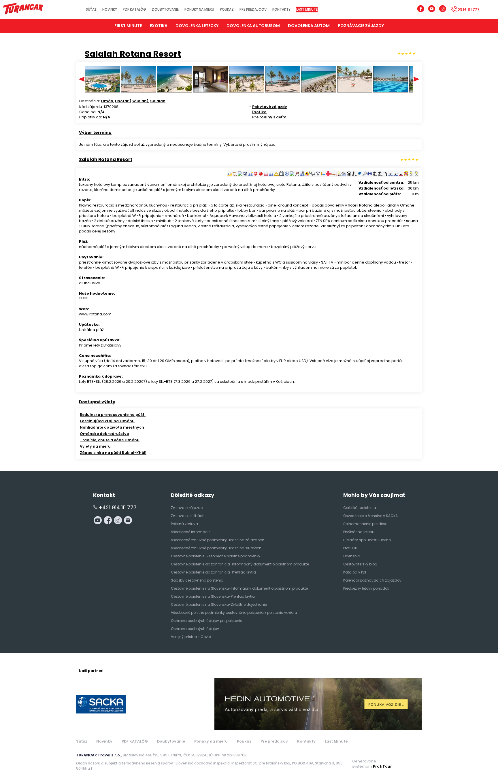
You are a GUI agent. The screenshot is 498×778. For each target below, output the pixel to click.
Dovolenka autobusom (253, 26)
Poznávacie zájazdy (361, 26)
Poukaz (227, 9)
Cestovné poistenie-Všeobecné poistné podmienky (215, 556)
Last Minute (307, 9)
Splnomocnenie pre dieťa (365, 523)
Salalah (157, 101)
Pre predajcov (253, 9)
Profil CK (350, 548)
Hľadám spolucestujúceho (367, 539)
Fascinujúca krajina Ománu (107, 421)
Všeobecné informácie (190, 531)
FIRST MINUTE (128, 26)
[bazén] (390, 91)
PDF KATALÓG (134, 9)
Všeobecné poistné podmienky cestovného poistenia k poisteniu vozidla (234, 612)
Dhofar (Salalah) (131, 101)
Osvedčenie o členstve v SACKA (370, 515)
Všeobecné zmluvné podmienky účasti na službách (216, 548)
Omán (107, 101)
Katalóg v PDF (355, 572)
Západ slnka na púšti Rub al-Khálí (113, 452)
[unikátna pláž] (138, 91)
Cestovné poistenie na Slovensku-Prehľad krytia (213, 596)
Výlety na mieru (95, 446)
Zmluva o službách (188, 515)
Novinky (109, 9)
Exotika (259, 111)
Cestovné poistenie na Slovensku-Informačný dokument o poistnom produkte (239, 588)
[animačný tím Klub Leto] (354, 91)
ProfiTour (382, 766)
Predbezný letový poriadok (366, 588)
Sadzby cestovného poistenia (197, 580)
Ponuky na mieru (199, 9)
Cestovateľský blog (360, 564)
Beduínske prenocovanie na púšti (113, 414)
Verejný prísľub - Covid (191, 636)
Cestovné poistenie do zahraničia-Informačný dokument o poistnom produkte (240, 564)
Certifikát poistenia (359, 507)
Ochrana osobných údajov (195, 628)
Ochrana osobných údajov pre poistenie (206, 620)
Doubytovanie (165, 9)
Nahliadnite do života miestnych (112, 427)
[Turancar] (23, 9)
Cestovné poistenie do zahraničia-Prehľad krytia (213, 572)
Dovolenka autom (309, 26)
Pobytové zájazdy (269, 106)
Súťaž (91, 9)
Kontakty (281, 9)
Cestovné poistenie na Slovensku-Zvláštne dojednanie (219, 604)
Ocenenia (351, 556)
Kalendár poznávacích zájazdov (372, 580)
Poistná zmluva (184, 523)
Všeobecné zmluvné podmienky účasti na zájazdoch (217, 539)
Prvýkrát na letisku (358, 531)
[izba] (210, 91)
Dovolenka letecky (197, 26)
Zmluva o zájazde (187, 507)
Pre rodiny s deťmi (270, 117)
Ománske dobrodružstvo (104, 433)
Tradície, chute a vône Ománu (109, 440)
